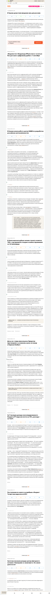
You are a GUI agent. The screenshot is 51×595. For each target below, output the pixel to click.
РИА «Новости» (21, 20)
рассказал (39, 469)
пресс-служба (22, 145)
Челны (8, 3)
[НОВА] (34, 6)
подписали (41, 198)
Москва (14, 3)
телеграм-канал (11, 578)
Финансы (8, 482)
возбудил (19, 379)
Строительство (17, 331)
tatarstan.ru (10, 149)
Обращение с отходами (10, 331)
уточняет (34, 116)
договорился (28, 207)
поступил (17, 545)
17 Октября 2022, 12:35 (11, 10)
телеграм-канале (14, 572)
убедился (16, 589)
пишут (8, 66)
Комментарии (25, 48)
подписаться (38, 42)
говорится (23, 78)
